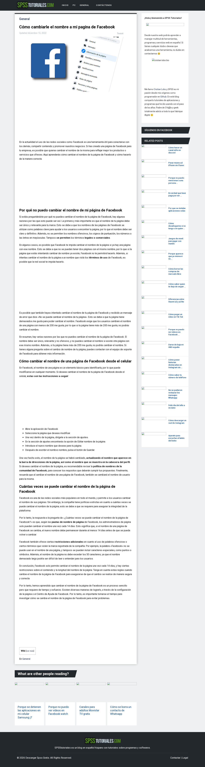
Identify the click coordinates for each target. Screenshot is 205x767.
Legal (185, 757)
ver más (29, 651)
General (84, 5)
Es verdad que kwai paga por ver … (177, 194)
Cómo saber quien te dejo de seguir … (176, 285)
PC (74, 5)
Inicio (65, 5)
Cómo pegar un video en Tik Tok (175, 315)
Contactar (175, 757)
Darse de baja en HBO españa (176, 346)
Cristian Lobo (160, 89)
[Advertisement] (74, 117)
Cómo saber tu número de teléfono (177, 376)
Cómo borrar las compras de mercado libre (175, 271)
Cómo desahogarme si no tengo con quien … (177, 226)
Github (163, 96)
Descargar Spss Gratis (37, 757)
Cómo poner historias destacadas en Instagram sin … (175, 364)
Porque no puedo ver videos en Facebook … (176, 332)
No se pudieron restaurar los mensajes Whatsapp (175, 394)
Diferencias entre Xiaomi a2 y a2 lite (176, 300)
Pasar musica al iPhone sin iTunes (176, 164)
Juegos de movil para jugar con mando (175, 241)
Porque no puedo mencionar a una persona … (176, 180)
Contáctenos (103, 5)
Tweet (120, 33)
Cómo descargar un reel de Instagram (177, 421)
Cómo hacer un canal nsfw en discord (175, 150)
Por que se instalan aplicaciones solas (176, 209)
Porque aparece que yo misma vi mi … (175, 256)
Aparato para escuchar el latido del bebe (176, 438)
